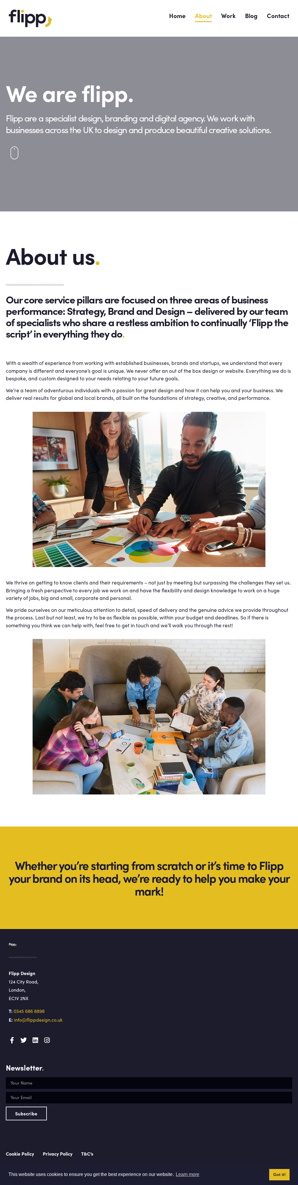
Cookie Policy (20, 1153)
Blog (251, 15)
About (203, 15)
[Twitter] (23, 1040)
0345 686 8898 (29, 1011)
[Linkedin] (35, 1040)
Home (177, 15)
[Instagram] (47, 1040)
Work (228, 15)
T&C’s (87, 1153)
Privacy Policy (57, 1153)
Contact (278, 15)
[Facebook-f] (12, 1040)
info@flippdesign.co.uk (38, 1020)
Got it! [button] (279, 1174)
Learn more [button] (187, 1174)
